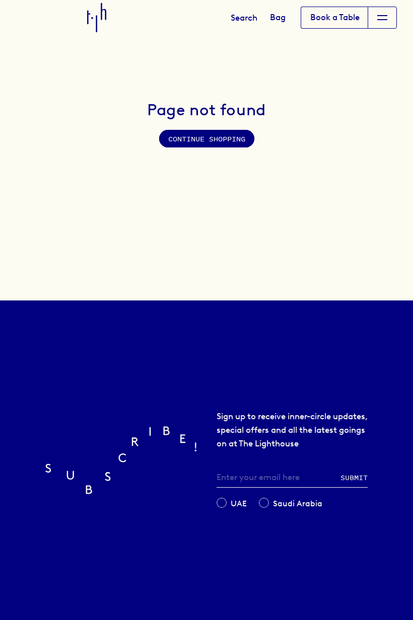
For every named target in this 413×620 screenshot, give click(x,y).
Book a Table (335, 17)
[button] (244, 18)
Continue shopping (206, 138)
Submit (354, 477)
